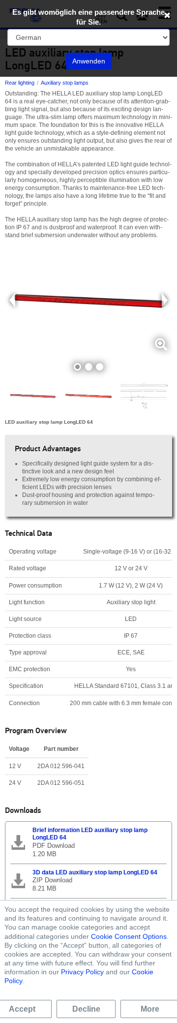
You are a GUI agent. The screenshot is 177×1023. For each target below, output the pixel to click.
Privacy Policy (82, 972)
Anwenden (88, 61)
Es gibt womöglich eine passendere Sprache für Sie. (88, 17)
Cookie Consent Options (129, 936)
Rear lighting (19, 83)
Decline (86, 1009)
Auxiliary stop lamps (64, 83)
